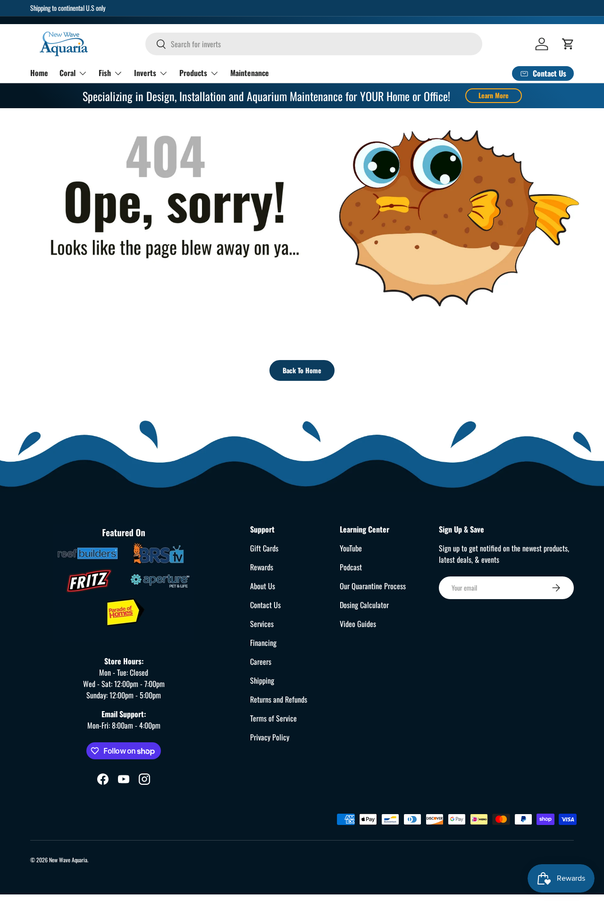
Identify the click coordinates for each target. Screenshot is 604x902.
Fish (105, 72)
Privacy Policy (269, 737)
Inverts (145, 72)
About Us (262, 586)
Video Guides (358, 623)
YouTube (351, 548)
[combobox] (313, 44)
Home (39, 72)
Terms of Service (273, 718)
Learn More (493, 95)
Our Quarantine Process (373, 586)
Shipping (262, 680)
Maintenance (249, 72)
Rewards (261, 567)
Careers (260, 661)
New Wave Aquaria (68, 860)
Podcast (351, 567)
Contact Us (265, 604)
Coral (67, 72)
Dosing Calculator (364, 604)
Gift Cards (264, 548)
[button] (568, 44)
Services (262, 623)
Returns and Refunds (278, 699)
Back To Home (302, 370)
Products (193, 72)
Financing (263, 642)
